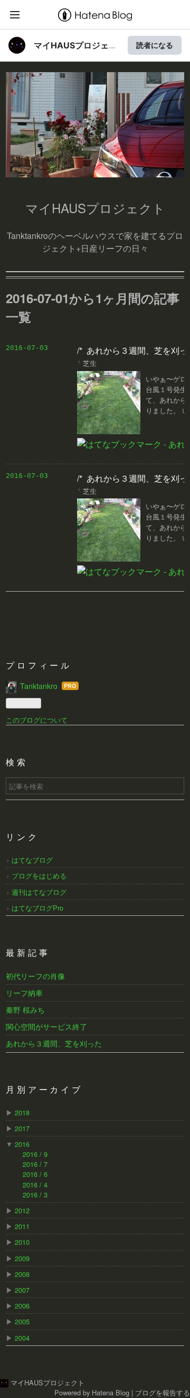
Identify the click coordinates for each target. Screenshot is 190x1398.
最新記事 (28, 953)
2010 (22, 1242)
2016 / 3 (35, 1195)
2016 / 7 (35, 1164)
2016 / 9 (35, 1154)
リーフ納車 (24, 992)
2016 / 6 (35, 1174)
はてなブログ (32, 860)
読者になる (154, 45)
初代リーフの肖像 (35, 976)
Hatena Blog (110, 1392)
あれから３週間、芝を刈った (54, 1043)
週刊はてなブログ (39, 892)
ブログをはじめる (39, 876)
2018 (22, 1112)
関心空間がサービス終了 (46, 1026)
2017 (22, 1128)
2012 (22, 1210)
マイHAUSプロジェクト (90, 97)
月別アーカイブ (44, 1090)
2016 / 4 (35, 1185)
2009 (22, 1258)
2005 (22, 1321)
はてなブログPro (37, 908)
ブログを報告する (162, 1392)
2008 (22, 1274)
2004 (22, 1338)
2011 (22, 1226)
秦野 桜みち (25, 1009)
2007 (22, 1290)
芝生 (90, 363)
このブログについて (37, 720)
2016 (22, 1144)
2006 (22, 1306)
